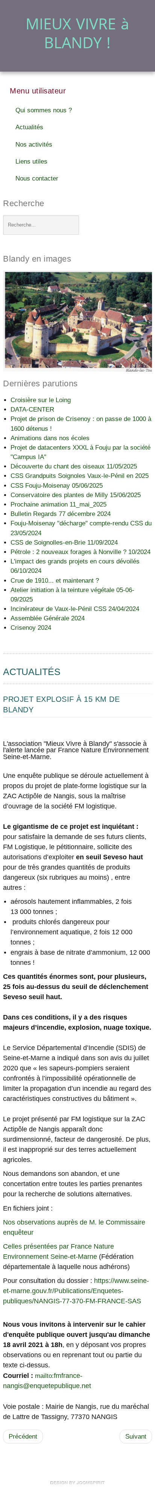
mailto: (44, 1375)
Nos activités (33, 144)
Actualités (29, 127)
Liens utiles (31, 161)
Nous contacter (36, 178)
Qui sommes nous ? (43, 110)
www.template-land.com (77, 1482)
